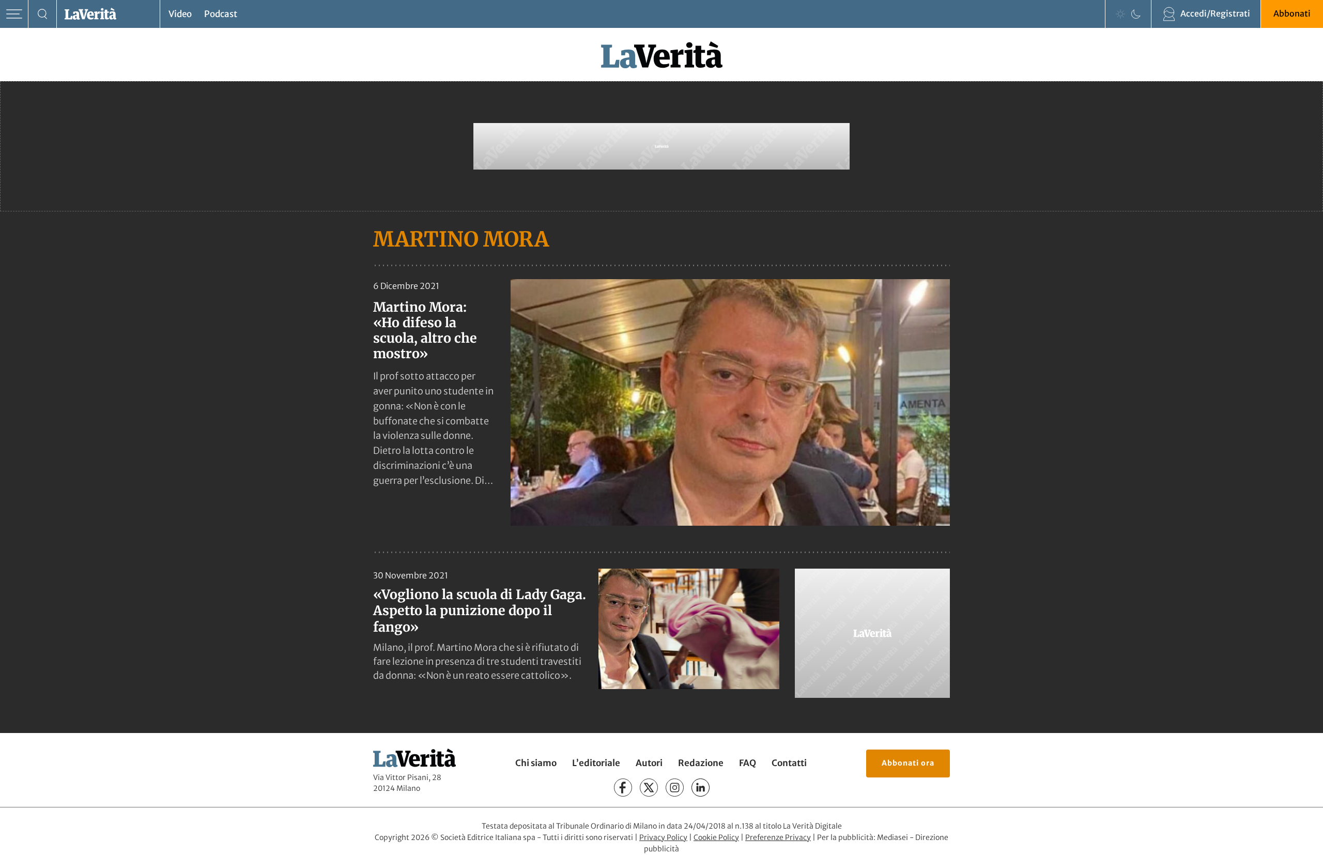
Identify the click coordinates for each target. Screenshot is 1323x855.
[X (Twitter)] (649, 787)
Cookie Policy (716, 837)
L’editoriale (596, 763)
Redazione (701, 763)
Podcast (220, 14)
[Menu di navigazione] (14, 14)
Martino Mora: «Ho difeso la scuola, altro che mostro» (425, 330)
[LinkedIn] (700, 787)
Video (180, 14)
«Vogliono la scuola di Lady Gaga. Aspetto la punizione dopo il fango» (479, 610)
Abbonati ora (908, 763)
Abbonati (1292, 13)
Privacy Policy (663, 837)
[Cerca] (42, 14)
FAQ (747, 763)
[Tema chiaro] (1120, 14)
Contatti (789, 763)
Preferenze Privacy (778, 837)
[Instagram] (675, 787)
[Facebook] (623, 787)
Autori (649, 763)
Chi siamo (536, 763)
